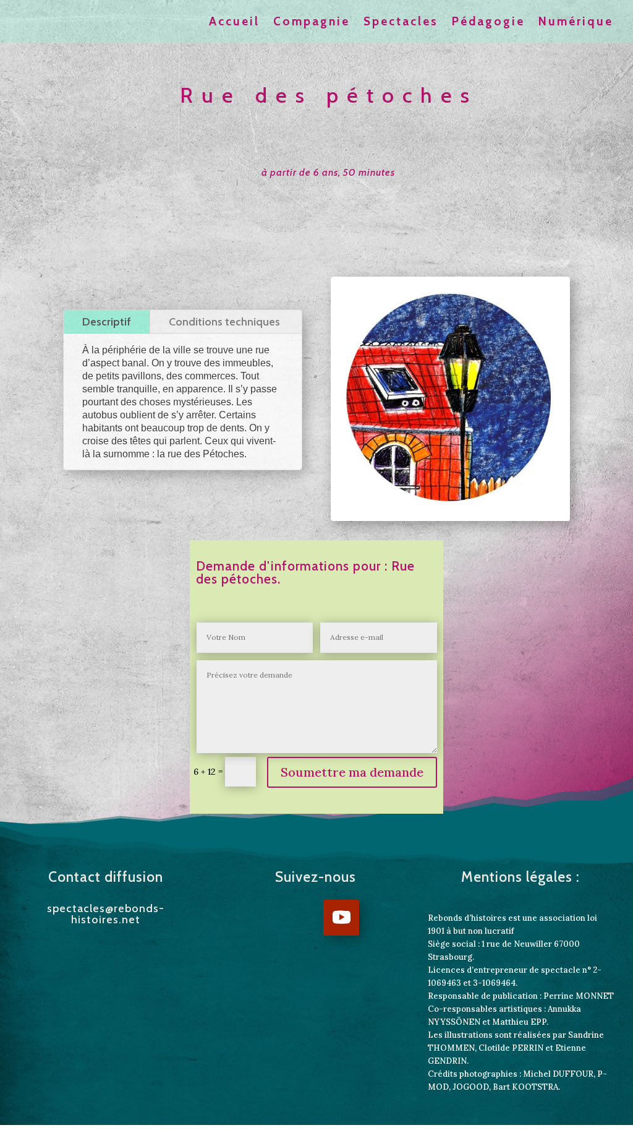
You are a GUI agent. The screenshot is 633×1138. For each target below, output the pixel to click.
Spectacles (400, 22)
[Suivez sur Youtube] (341, 918)
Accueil (234, 22)
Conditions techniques (224, 322)
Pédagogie (488, 22)
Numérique (575, 22)
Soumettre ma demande (352, 772)
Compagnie (311, 22)
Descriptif (106, 322)
